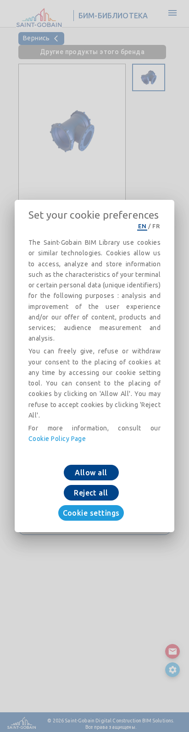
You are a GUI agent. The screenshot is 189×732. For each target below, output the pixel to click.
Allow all (91, 472)
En (142, 226)
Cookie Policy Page (57, 438)
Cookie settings (91, 513)
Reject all (91, 493)
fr (156, 226)
